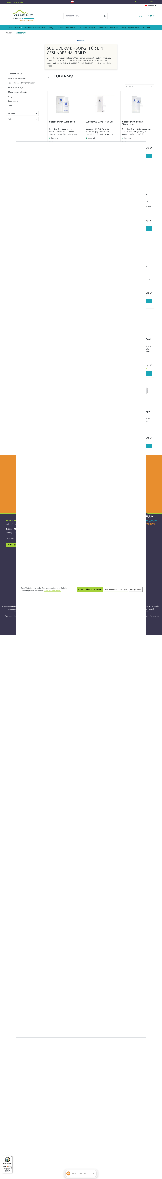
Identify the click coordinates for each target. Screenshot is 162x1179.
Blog (10, 96)
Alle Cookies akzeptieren (89, 589)
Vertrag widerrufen (15, 545)
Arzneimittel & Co (15, 74)
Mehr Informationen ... (52, 591)
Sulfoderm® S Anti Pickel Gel (99, 122)
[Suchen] (105, 16)
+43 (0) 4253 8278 (18, 2)
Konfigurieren (135, 589)
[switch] (7, 1170)
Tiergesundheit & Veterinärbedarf (21, 83)
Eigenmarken (13, 101)
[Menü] (11, 1157)
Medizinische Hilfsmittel (17, 92)
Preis (9, 119)
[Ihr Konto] (140, 16)
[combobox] (82, 16)
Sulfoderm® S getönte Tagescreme (132, 123)
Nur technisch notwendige (116, 589)
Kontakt (8, 2)
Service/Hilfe (149, 2)
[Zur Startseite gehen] (23, 15)
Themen (11, 105)
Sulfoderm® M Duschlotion (62, 122)
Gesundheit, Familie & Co (18, 78)
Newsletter (139, 2)
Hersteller (11, 113)
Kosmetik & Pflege (15, 87)
